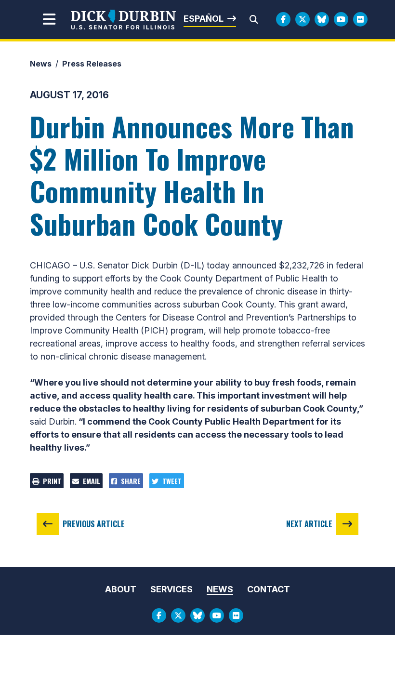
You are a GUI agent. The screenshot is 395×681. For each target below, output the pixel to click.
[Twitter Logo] (302, 19)
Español (204, 18)
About (120, 589)
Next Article (309, 524)
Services (171, 589)
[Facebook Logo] (283, 19)
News (41, 63)
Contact (268, 589)
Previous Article (94, 524)
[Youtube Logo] (341, 19)
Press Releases (91, 63)
